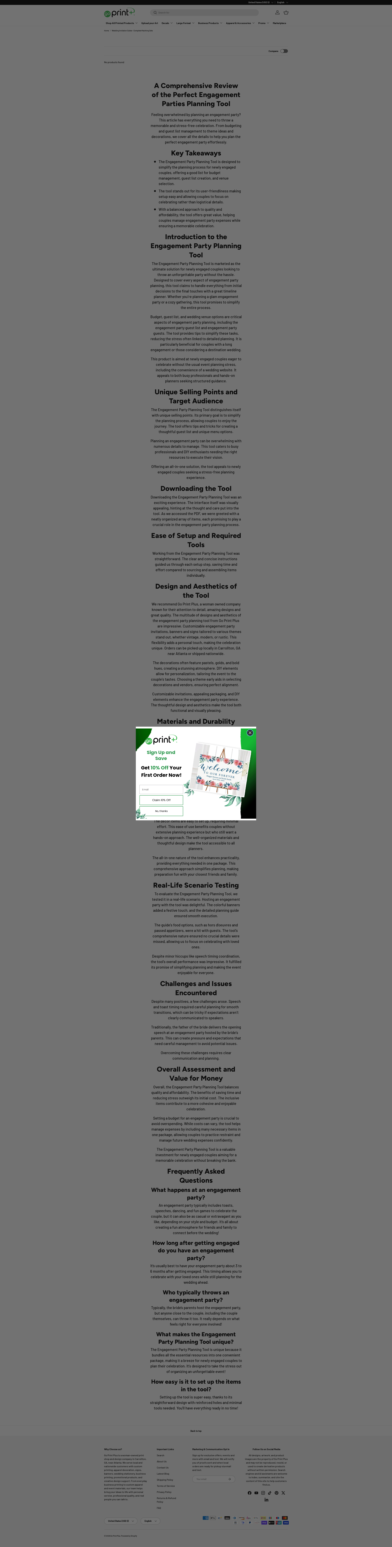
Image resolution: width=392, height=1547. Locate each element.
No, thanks (161, 811)
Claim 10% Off (161, 800)
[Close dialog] (250, 733)
